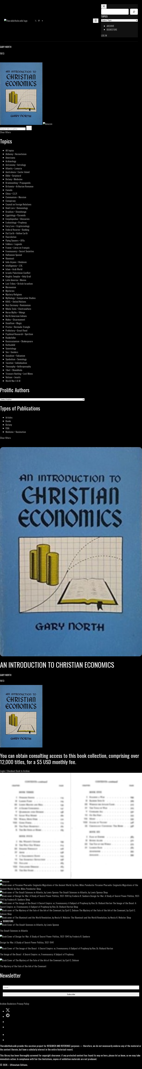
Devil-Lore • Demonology (17, 208)
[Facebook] (1, 60)
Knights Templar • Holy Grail (18, 276)
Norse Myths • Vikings (15, 312)
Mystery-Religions (14, 294)
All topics (10, 150)
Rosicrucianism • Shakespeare (19, 341)
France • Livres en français (18, 247)
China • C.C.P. (11, 193)
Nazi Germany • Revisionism (18, 305)
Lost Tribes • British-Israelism (19, 283)
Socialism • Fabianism (15, 355)
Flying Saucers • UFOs (15, 240)
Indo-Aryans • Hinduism (16, 262)
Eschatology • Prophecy (16, 222)
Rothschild (10, 345)
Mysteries (10, 290)
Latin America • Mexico (16, 280)
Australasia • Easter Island (18, 172)
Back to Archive (23, 771)
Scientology (11, 348)
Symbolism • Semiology (16, 359)
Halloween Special (14, 255)
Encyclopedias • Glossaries (18, 219)
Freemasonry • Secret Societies (20, 251)
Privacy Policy (23, 1003)
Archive (3, 1003)
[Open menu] (95, 20)
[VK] (8, 60)
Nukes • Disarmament (15, 319)
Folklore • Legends (14, 244)
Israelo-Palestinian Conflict (18, 273)
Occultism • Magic (14, 323)
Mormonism (11, 287)
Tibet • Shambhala (14, 370)
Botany (9, 424)
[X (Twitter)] (5, 60)
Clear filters (5, 132)
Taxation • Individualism (16, 363)
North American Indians (16, 316)
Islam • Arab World (14, 269)
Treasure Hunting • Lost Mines (19, 373)
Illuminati (10, 258)
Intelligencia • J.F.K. (14, 265)
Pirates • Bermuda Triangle (18, 327)
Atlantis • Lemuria (14, 168)
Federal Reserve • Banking (17, 229)
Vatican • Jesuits (13, 377)
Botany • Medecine (14, 179)
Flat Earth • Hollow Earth (17, 233)
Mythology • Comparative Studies (21, 298)
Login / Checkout (7, 771)
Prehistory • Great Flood (16, 330)
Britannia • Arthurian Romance (19, 186)
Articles (9, 417)
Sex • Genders (12, 352)
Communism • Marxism (16, 197)
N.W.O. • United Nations (16, 301)
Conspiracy (11, 200)
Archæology (11, 161)
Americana (10, 157)
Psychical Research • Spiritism (19, 334)
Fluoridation (11, 237)
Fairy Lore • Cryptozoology (17, 226)
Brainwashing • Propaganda (18, 182)
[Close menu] (104, 6)
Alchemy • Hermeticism (16, 154)
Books (8, 421)
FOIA (7, 428)
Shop (38, 888)
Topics (104, 16)
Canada (9, 190)
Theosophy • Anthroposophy (18, 366)
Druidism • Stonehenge (16, 211)
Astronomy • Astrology (16, 165)
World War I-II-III (13, 381)
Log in (104, 35)
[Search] (134, 12)
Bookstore (11, 1003)
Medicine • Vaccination (16, 432)
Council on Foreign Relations (18, 204)
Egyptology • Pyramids (16, 215)
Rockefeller (11, 337)
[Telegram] (11, 60)
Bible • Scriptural (13, 175)
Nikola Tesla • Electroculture (18, 308)
